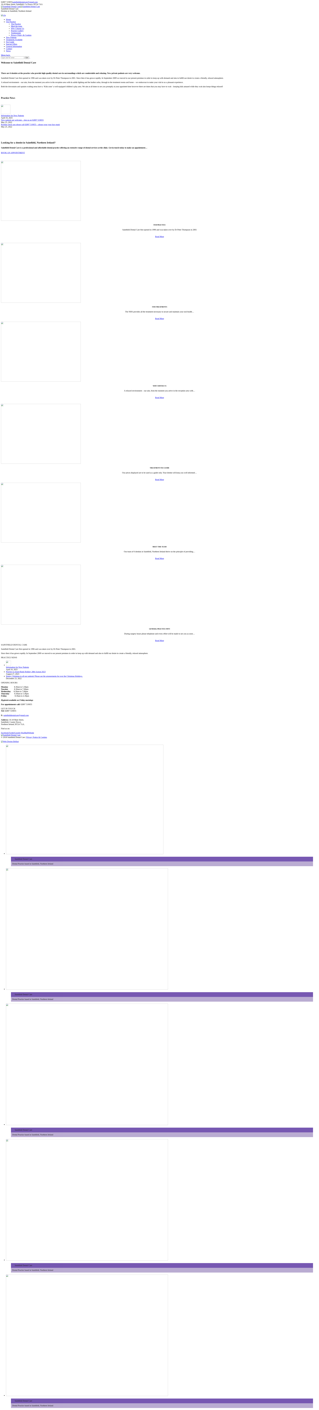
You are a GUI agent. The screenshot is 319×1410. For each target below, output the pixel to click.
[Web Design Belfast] (10, 741)
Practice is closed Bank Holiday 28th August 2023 (26, 672)
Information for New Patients (12, 116)
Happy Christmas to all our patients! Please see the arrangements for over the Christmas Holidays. (44, 676)
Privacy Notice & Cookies (36, 737)
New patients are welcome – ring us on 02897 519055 (22, 120)
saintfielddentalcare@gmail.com (25, 2)
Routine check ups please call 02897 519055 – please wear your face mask (30, 124)
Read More (159, 237)
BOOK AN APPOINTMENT (13, 153)
